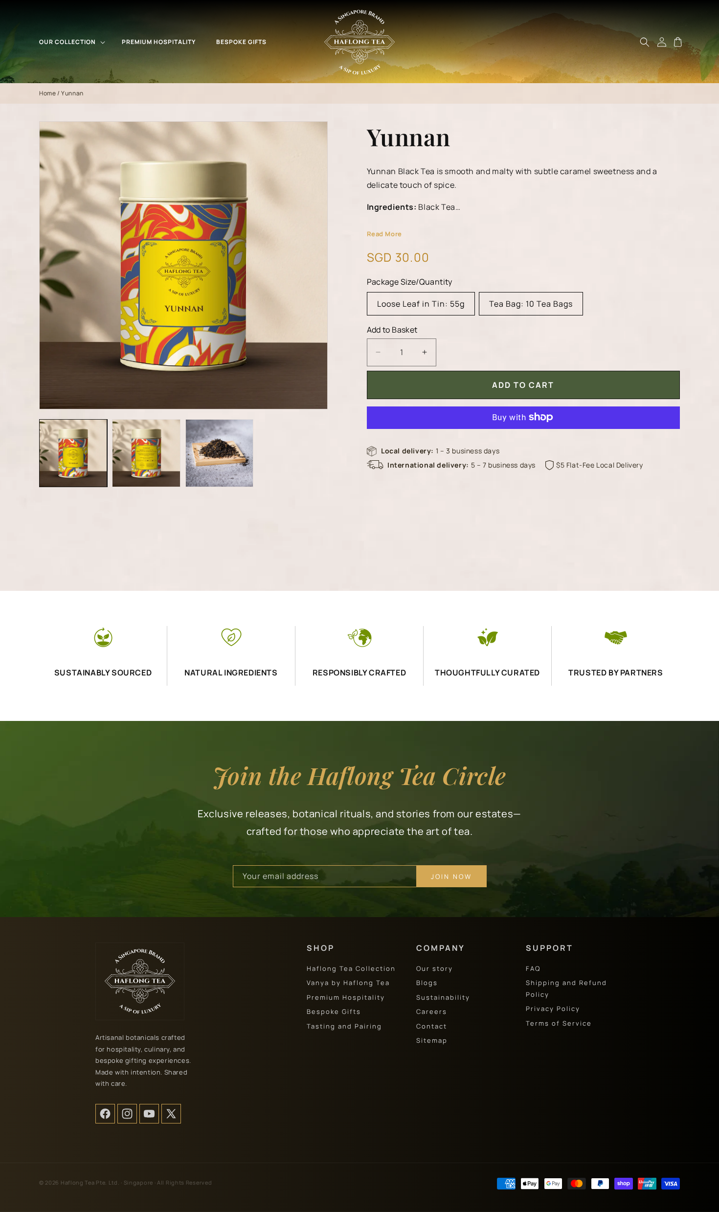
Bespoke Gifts (334, 1011)
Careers (431, 1011)
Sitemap (432, 1040)
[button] (71, 42)
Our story (434, 968)
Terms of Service (559, 1023)
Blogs (427, 982)
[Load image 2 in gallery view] (146, 453)
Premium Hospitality (346, 997)
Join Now (451, 876)
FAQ (533, 968)
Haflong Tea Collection (351, 968)
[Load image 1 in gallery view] (73, 453)
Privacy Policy (553, 1008)
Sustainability (443, 997)
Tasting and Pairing (344, 1026)
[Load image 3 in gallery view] (219, 453)
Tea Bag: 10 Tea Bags (531, 303)
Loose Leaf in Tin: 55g (421, 303)
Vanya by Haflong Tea (348, 982)
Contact (431, 1026)
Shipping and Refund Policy (566, 988)
